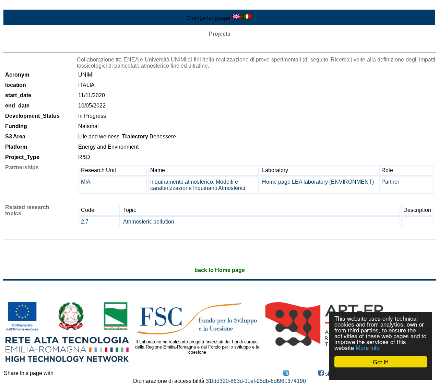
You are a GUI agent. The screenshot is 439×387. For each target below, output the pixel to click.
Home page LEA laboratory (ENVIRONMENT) (318, 182)
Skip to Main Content (28, 6)
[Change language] (242, 18)
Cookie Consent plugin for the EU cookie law (381, 373)
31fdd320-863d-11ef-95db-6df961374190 (256, 381)
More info (368, 347)
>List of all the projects (30, 46)
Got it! (381, 361)
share (331, 374)
